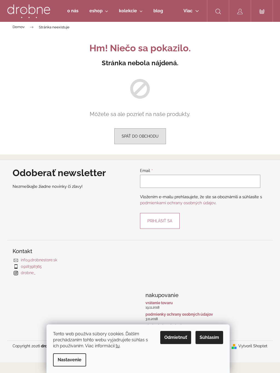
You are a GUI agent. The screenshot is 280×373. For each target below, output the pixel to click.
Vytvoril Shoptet (252, 346)
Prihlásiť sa (159, 221)
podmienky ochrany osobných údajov (179, 314)
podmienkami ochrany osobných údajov (177, 202)
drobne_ (28, 273)
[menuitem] (73, 11)
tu (118, 345)
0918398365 (31, 266)
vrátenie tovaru (159, 303)
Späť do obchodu (140, 136)
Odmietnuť (175, 337)
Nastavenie (69, 359)
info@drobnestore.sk (39, 260)
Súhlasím (209, 337)
